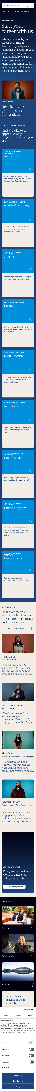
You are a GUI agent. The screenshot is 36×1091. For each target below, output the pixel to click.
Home (3, 11)
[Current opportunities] (32, 928)
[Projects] (32, 985)
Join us (10, 11)
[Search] (27, 6)
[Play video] (18, 89)
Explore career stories (16, 628)
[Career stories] (32, 956)
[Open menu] (31, 6)
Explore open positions (14, 887)
